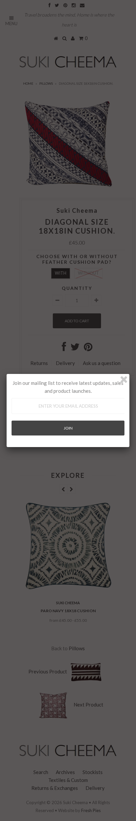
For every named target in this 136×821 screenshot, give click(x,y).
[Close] (124, 380)
